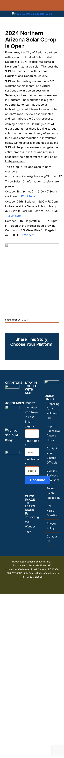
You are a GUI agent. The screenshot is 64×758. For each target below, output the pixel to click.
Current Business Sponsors (52, 475)
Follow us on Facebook (52, 493)
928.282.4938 (14, 573)
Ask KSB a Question (52, 510)
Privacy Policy (51, 526)
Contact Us (52, 539)
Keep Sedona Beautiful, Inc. (35, 561)
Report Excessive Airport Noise (52, 433)
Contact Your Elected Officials (52, 455)
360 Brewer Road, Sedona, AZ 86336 (38, 569)
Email (29, 426)
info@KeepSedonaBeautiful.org (41, 573)
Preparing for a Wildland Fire (52, 411)
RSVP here (28, 196)
